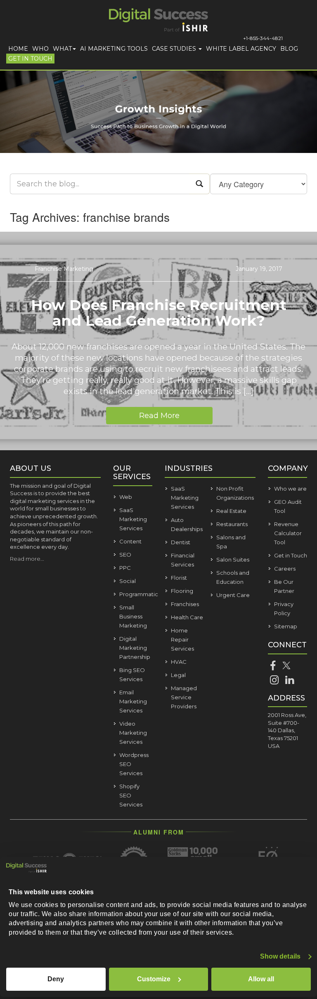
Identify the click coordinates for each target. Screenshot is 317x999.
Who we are (290, 488)
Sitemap (285, 626)
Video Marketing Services (133, 732)
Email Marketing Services (133, 701)
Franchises (185, 604)
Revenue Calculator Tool (288, 533)
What (62, 48)
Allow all (261, 979)
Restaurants (232, 524)
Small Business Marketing (133, 616)
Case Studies (175, 48)
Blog (289, 48)
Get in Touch (30, 58)
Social (127, 581)
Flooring (182, 591)
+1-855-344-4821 (263, 38)
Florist (179, 577)
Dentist (180, 542)
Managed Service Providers (184, 697)
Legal (178, 675)
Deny (55, 979)
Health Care (187, 617)
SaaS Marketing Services (133, 519)
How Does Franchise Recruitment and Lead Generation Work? (158, 313)
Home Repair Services (182, 639)
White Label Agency (241, 48)
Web (125, 497)
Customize (153, 979)
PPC (125, 567)
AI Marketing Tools (114, 48)
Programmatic (138, 594)
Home (18, 48)
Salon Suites (232, 559)
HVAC (179, 661)
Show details (280, 956)
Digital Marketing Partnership (134, 647)
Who (40, 48)
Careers (285, 568)
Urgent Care (233, 595)
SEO (125, 554)
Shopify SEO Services (130, 795)
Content (130, 541)
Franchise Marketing (64, 269)
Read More (159, 415)
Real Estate (231, 511)
